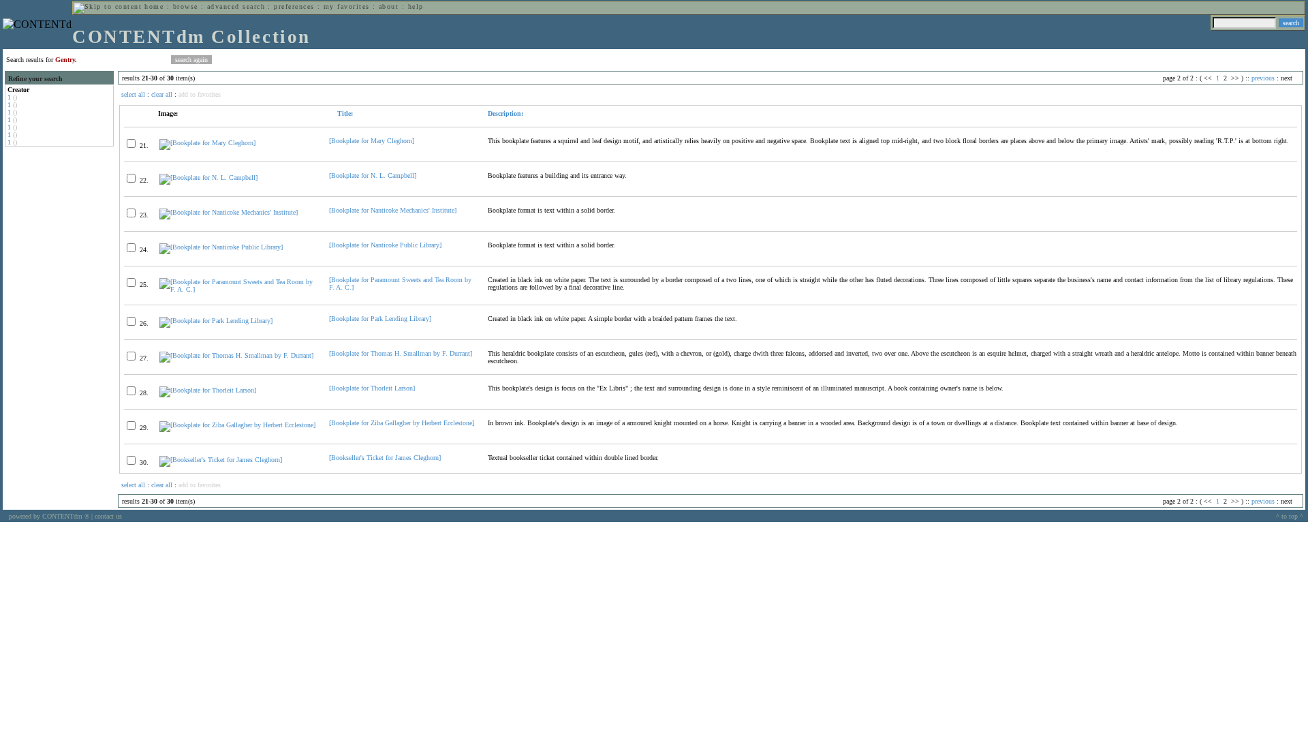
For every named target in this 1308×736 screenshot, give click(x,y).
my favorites (347, 6)
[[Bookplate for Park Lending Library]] (215, 320)
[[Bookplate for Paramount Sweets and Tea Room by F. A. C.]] (238, 289)
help (416, 6)
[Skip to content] (108, 6)
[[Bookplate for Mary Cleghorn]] (207, 143)
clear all (161, 94)
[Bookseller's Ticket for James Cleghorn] (385, 457)
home (154, 6)
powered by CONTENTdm (49, 516)
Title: (344, 113)
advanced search (236, 6)
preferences (294, 6)
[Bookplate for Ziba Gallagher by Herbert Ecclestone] (401, 423)
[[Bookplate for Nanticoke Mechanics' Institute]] (228, 212)
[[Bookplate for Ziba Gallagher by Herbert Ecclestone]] (237, 425)
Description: (505, 113)
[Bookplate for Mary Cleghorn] (371, 140)
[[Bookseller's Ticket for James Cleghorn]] (220, 459)
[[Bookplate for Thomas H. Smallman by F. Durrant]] (236, 355)
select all (133, 94)
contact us (108, 516)
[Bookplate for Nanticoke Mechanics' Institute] (392, 210)
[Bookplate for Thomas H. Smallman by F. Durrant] (400, 353)
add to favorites (199, 94)
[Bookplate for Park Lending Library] (380, 318)
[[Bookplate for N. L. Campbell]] (208, 177)
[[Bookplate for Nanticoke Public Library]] (221, 247)
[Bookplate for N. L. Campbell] (372, 175)
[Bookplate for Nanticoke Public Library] (385, 245)
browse (185, 6)
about (389, 6)
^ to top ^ (1289, 516)
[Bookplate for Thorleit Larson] (372, 388)
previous (1263, 78)
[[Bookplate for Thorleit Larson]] (207, 390)
